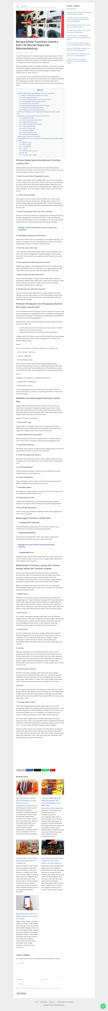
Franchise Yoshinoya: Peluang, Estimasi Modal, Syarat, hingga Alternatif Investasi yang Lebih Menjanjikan (78, 19)
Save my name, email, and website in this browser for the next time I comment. (39, 988)
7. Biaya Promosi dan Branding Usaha (31, 107)
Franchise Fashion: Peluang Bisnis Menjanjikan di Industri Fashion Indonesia (26, 800)
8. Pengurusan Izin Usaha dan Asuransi (32, 110)
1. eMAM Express (25, 142)
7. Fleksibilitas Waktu (26, 130)
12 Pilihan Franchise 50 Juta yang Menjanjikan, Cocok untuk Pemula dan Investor (77, 61)
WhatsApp (46, 770)
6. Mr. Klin (23, 153)
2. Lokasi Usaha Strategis (28, 97)
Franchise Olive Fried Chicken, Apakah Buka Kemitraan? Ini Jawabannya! (27, 860)
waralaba (23, 6)
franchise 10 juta (71, 8)
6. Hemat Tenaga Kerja (27, 128)
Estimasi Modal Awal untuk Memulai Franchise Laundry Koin (36, 93)
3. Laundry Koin (25, 146)
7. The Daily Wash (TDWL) (28, 155)
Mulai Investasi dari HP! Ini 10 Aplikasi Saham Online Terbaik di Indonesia (26, 916)
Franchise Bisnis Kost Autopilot (65, 1002)
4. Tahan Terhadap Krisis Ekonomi (30, 124)
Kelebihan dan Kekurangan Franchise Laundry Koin (33, 116)
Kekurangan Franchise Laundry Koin (28, 136)
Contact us (52, 1002)
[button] (103, 1006)
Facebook (29, 770)
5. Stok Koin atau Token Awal (29, 103)
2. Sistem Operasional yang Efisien (31, 120)
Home (17, 6)
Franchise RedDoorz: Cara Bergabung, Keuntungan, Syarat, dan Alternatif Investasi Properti (79, 37)
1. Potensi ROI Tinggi (26, 118)
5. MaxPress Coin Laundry (28, 151)
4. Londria (23, 149)
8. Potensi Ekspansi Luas (28, 132)
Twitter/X (38, 770)
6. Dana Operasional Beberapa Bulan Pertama (34, 105)
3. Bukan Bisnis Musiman (28, 122)
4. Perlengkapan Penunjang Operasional (32, 101)
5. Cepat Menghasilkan (27, 126)
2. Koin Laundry (25, 144)
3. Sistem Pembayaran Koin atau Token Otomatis (35, 99)
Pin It (53, 770)
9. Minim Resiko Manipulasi (28, 134)
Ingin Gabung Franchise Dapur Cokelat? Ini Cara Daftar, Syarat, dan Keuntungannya (52, 860)
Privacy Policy (43, 1002)
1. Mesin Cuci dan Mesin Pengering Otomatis (33, 95)
